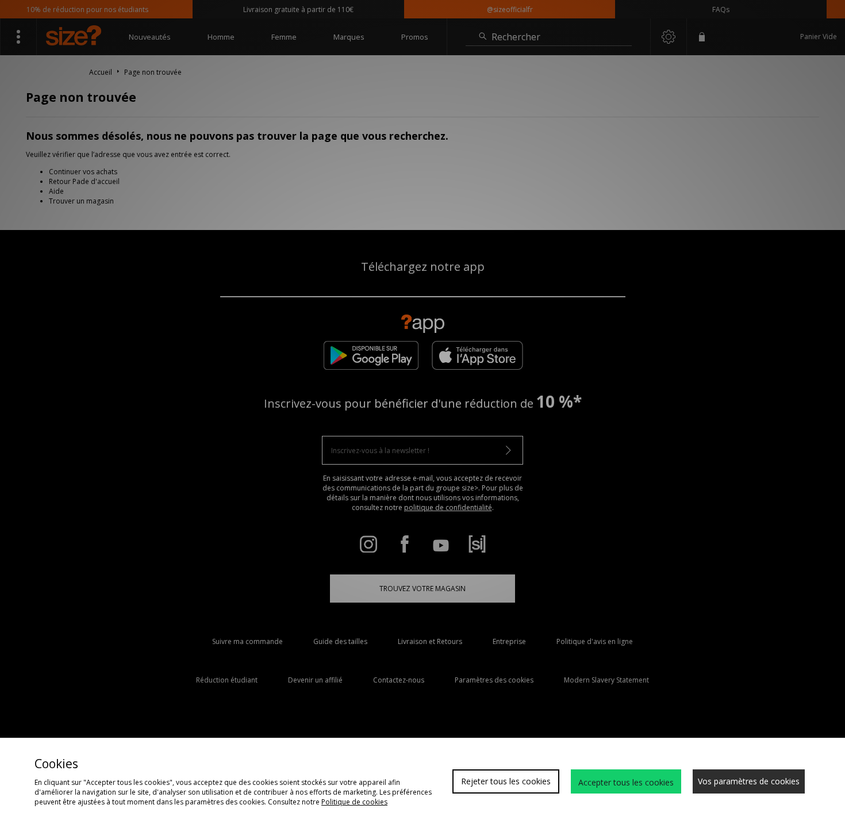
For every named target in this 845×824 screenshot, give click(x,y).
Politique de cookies (354, 802)
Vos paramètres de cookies (749, 781)
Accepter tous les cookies (626, 782)
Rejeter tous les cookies (506, 781)
